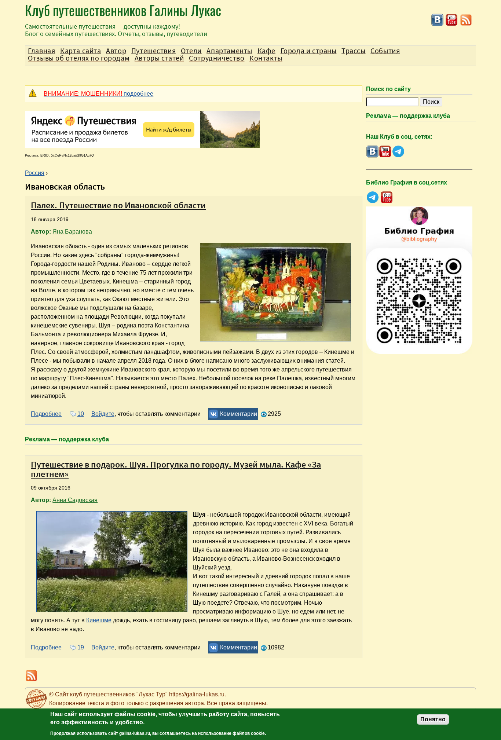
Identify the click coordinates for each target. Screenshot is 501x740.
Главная (41, 51)
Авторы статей (159, 58)
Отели (191, 51)
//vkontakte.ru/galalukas (437, 20)
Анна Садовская (75, 500)
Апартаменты (229, 51)
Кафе (266, 51)
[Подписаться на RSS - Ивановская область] (466, 24)
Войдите (102, 414)
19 (80, 647)
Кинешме (98, 620)
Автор (116, 51)
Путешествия (153, 51)
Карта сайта (80, 51)
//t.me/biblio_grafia (372, 197)
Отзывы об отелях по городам (78, 58)
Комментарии (238, 414)
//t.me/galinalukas (398, 151)
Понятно (433, 719)
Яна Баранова (72, 231)
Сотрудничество (216, 58)
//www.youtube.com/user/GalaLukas (451, 20)
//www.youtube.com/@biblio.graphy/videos (386, 197)
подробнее (98, 94)
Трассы (353, 51)
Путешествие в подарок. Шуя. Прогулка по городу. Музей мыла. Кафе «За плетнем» (176, 469)
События (385, 51)
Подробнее (46, 414)
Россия (34, 173)
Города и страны (309, 51)
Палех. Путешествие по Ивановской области (118, 205)
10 (80, 414)
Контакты (265, 58)
